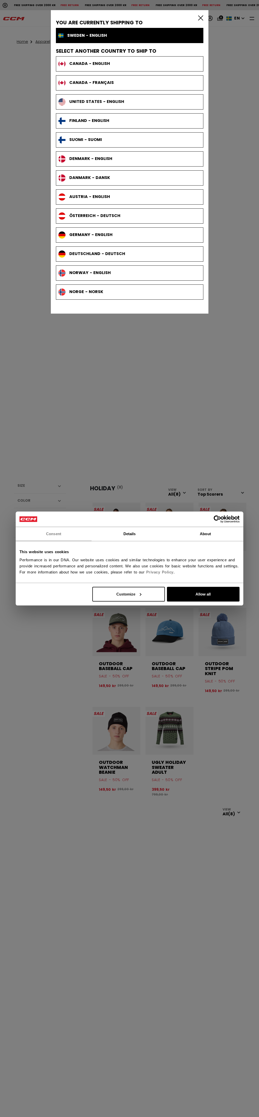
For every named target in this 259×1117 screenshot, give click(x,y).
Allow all (203, 594)
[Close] (199, 17)
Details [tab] (129, 534)
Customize (125, 594)
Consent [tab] (53, 534)
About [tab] (205, 534)
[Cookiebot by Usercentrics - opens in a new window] (217, 519)
